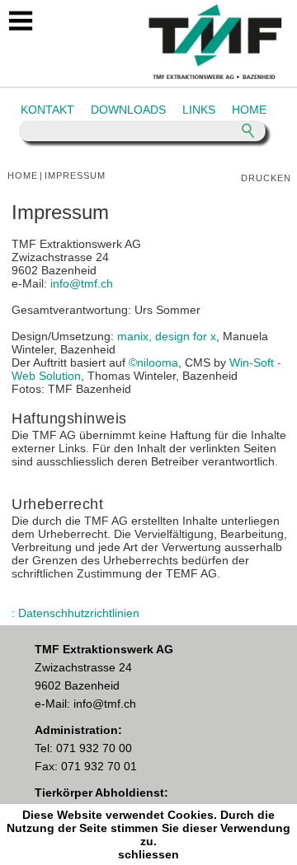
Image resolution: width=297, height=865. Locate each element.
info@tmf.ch (81, 283)
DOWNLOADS (128, 109)
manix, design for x (166, 336)
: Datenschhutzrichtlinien (75, 613)
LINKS (198, 109)
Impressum (75, 175)
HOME (249, 109)
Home (22, 175)
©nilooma (153, 362)
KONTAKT (47, 109)
